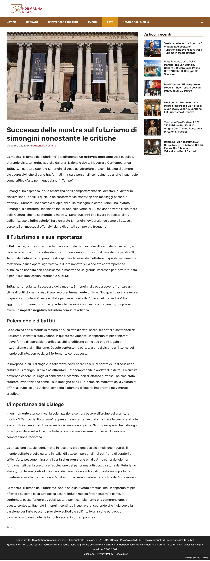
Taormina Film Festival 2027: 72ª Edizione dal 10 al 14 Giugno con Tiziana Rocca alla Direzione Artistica (183, 127)
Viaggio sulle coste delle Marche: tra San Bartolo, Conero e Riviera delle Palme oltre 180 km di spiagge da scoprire (182, 68)
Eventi (92, 22)
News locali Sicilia (136, 22)
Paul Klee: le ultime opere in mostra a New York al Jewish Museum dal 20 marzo (182, 87)
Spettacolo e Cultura (63, 22)
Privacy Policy (105, 553)
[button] (202, 22)
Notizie (12, 22)
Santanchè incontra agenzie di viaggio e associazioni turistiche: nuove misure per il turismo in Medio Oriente (183, 48)
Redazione (88, 553)
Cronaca (32, 22)
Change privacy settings (196, 558)
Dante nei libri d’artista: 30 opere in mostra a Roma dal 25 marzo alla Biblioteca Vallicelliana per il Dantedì (183, 146)
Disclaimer (122, 553)
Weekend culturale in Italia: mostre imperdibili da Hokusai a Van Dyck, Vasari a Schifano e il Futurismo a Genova (183, 107)
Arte (110, 22)
